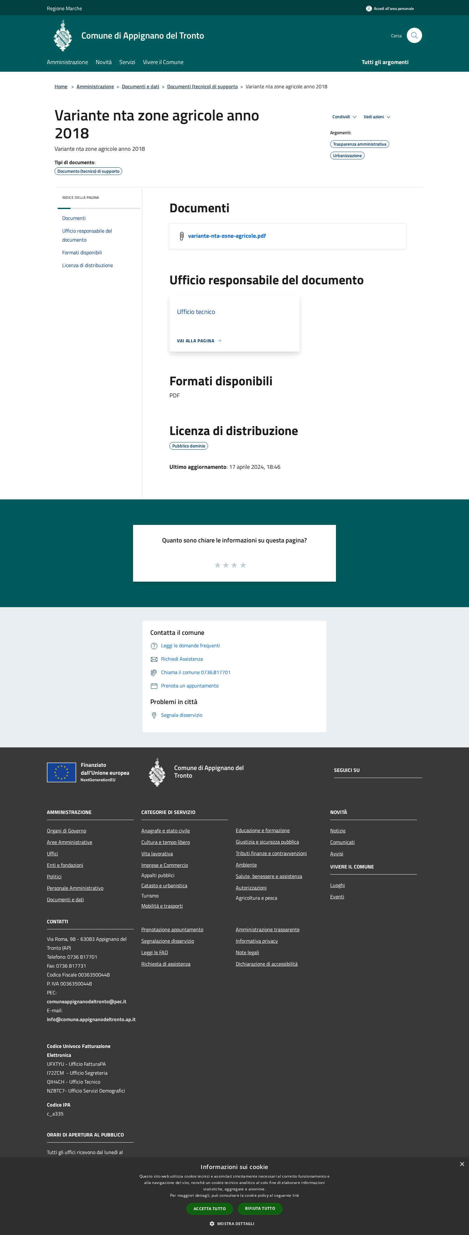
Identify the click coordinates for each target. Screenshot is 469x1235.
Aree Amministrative (69, 842)
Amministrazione (95, 86)
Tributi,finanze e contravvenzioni (271, 853)
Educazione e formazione (263, 830)
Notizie (338, 830)
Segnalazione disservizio (167, 941)
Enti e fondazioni (65, 865)
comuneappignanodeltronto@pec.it (86, 1001)
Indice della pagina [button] (80, 197)
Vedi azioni (374, 116)
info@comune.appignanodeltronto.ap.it (91, 1019)
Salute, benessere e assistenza (269, 876)
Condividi (341, 116)
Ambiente (246, 864)
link (296, 1195)
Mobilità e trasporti (162, 906)
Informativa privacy (257, 941)
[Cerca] (414, 35)
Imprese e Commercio (164, 865)
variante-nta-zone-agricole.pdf (227, 235)
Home (61, 86)
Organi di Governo (66, 830)
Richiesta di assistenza (165, 964)
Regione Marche (64, 8)
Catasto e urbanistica (164, 885)
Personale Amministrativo (75, 888)
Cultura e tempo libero (165, 842)
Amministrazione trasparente (268, 929)
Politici (54, 876)
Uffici (52, 853)
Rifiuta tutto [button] (260, 1208)
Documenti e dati (140, 86)
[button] (234, 1223)
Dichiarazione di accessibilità (267, 964)
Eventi (337, 896)
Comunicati (342, 842)
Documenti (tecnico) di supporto (202, 86)
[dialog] (234, 1196)
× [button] (461, 1164)
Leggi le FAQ (154, 952)
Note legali (247, 952)
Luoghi (337, 885)
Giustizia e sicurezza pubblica (267, 842)
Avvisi (336, 853)
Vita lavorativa (157, 853)
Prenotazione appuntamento (172, 929)
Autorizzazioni (251, 887)
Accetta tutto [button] (210, 1208)
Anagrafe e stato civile (165, 830)
